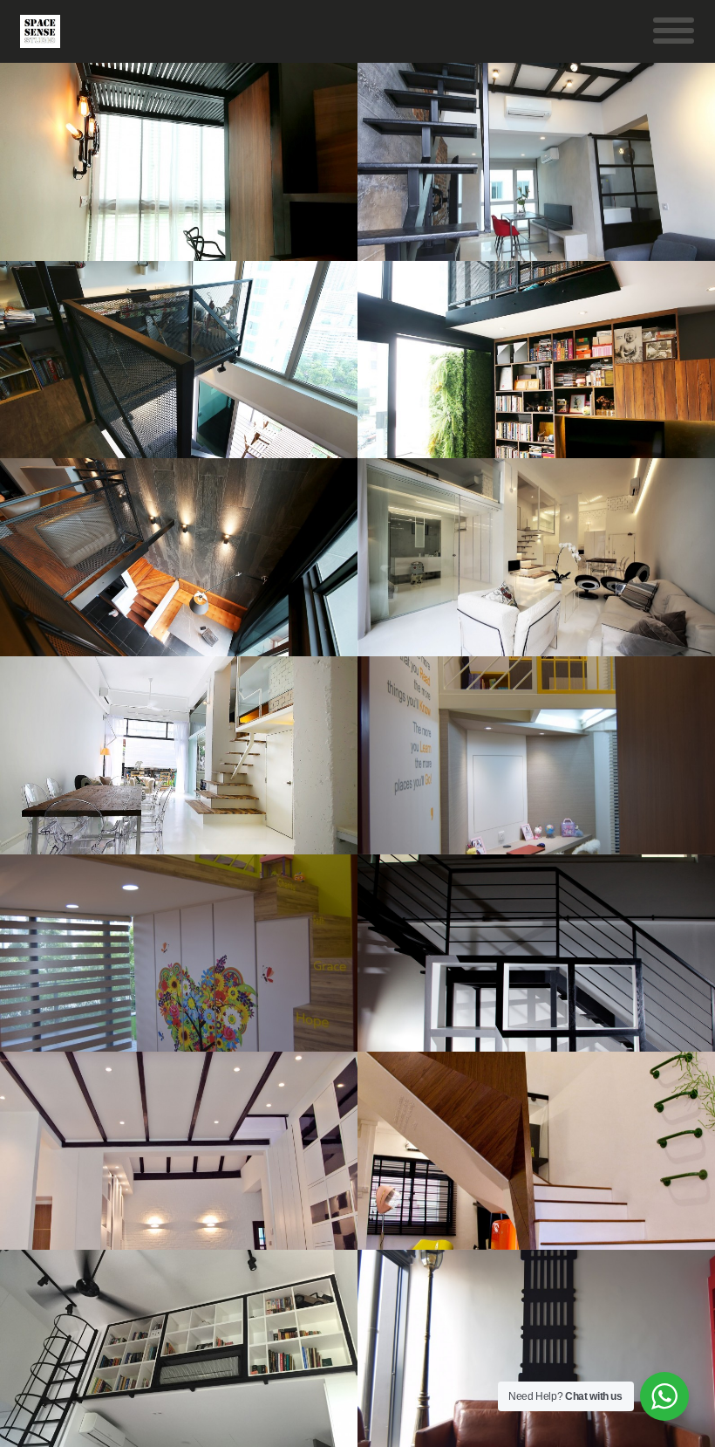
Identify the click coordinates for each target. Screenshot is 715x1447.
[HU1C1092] (179, 162)
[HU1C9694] (179, 360)
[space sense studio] (40, 37)
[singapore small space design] (179, 557)
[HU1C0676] (179, 755)
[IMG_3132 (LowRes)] (179, 1151)
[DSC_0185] (179, 953)
